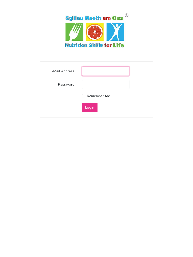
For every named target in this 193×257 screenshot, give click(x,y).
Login (89, 107)
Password (66, 84)
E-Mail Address (62, 71)
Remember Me (98, 95)
